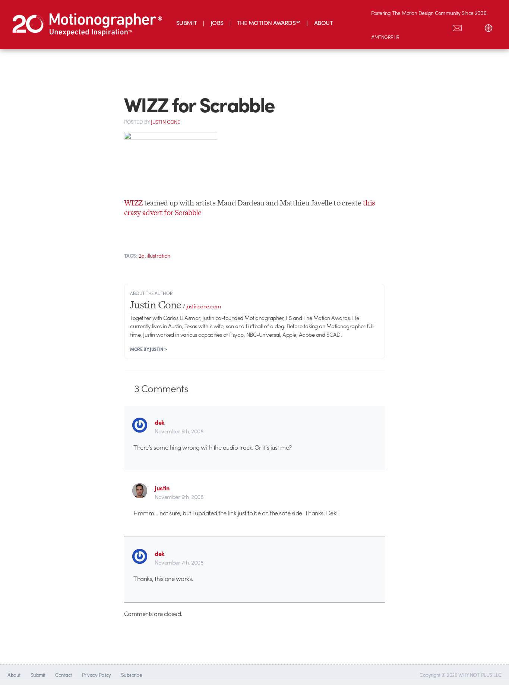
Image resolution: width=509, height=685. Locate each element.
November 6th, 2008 (179, 431)
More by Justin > (148, 349)
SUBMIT (186, 22)
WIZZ (133, 202)
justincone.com (203, 306)
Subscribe (131, 674)
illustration (158, 255)
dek (160, 422)
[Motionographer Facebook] (426, 26)
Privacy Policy (96, 674)
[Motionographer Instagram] (379, 26)
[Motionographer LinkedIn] (394, 26)
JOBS (217, 22)
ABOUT (323, 22)
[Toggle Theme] (488, 26)
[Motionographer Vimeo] (410, 26)
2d (142, 255)
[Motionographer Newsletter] (457, 26)
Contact (63, 674)
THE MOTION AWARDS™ (269, 22)
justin (162, 487)
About (13, 674)
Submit (38, 674)
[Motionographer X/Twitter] (441, 26)
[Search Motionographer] (473, 26)
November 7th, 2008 (179, 562)
